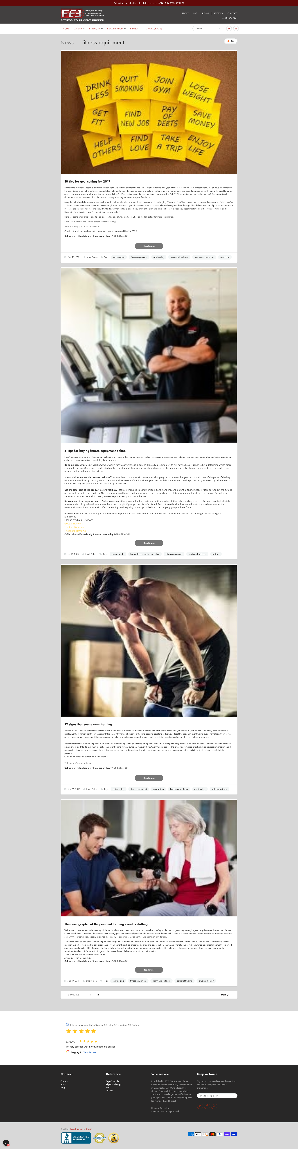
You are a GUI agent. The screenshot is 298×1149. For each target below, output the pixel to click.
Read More (149, 246)
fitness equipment (139, 257)
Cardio (78, 28)
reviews (215, 554)
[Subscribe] (234, 1095)
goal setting (159, 257)
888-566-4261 (230, 18)
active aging (118, 257)
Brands (134, 28)
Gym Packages (154, 28)
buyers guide (118, 554)
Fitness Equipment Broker (80, 1128)
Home (66, 28)
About (63, 1084)
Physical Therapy (113, 1084)
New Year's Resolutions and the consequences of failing (90, 221)
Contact (64, 1081)
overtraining (199, 789)
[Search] (220, 28)
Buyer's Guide (112, 1081)
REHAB (205, 13)
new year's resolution (204, 257)
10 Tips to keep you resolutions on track (82, 226)
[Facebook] (207, 1106)
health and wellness (179, 257)
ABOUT (185, 13)
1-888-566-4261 (120, 236)
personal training (184, 980)
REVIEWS (218, 13)
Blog (63, 1087)
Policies (109, 1090)
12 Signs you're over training (77, 763)
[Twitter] (200, 1106)
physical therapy (206, 980)
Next (223, 994)
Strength (94, 28)
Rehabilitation (115, 28)
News (67, 42)
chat (74, 236)
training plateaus (219, 789)
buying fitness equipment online (144, 554)
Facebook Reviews (75, 531)
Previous (74, 994)
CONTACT (232, 13)
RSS (232, 40)
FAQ (195, 13)
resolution (224, 257)
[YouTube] (214, 1106)
